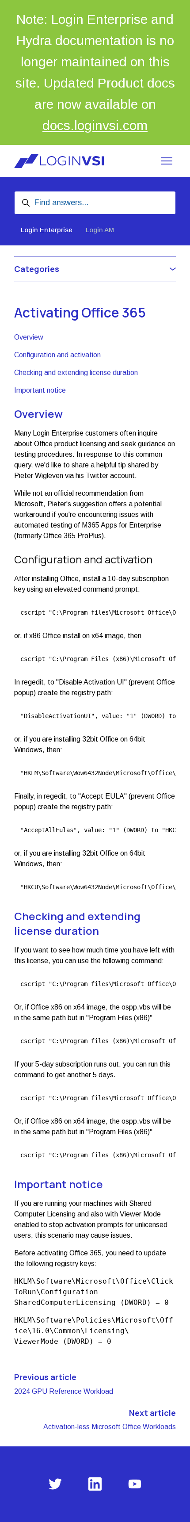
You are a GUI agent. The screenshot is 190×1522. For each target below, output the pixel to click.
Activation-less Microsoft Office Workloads (109, 1426)
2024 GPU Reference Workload (63, 1391)
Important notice (40, 390)
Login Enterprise (46, 229)
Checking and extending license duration (76, 372)
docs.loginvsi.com (95, 125)
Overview (28, 337)
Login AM (100, 229)
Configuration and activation (57, 355)
